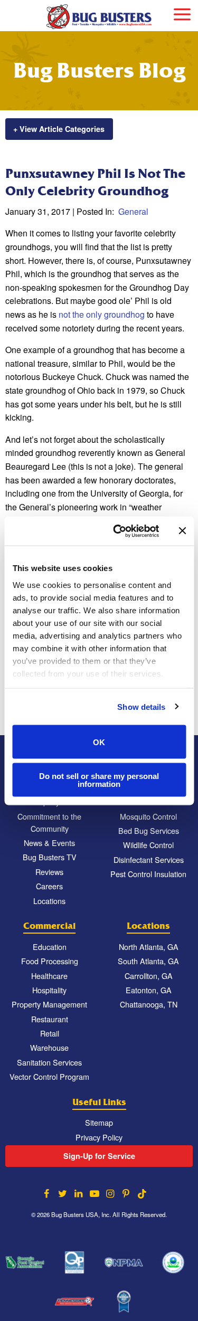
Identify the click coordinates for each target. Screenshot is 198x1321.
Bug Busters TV (50, 856)
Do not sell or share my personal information (99, 779)
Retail (49, 1033)
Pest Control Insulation (148, 873)
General (133, 211)
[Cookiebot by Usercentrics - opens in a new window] (118, 531)
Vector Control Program (49, 1076)
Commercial (49, 926)
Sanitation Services (49, 1062)
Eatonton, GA (149, 989)
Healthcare (49, 975)
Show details (141, 706)
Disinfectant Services (149, 859)
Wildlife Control (148, 844)
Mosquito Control (148, 816)
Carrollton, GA (149, 975)
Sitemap (99, 1122)
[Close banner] (182, 531)
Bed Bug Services (148, 830)
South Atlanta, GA (148, 960)
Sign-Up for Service (99, 1156)
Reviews (49, 871)
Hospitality (49, 989)
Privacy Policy (99, 1137)
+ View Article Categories (59, 128)
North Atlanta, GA (148, 946)
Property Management (49, 1004)
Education (50, 946)
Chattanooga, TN (148, 1004)
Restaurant (49, 1018)
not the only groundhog (102, 314)
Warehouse (49, 1047)
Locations (49, 900)
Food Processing (49, 960)
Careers (49, 885)
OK (99, 741)
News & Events (49, 842)
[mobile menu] (182, 12)
